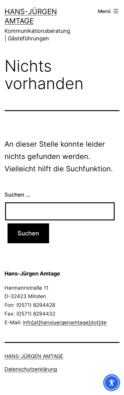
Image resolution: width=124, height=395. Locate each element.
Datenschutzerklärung (31, 369)
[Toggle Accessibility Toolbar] (111, 382)
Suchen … (17, 194)
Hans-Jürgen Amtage (34, 356)
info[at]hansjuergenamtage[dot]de (65, 322)
